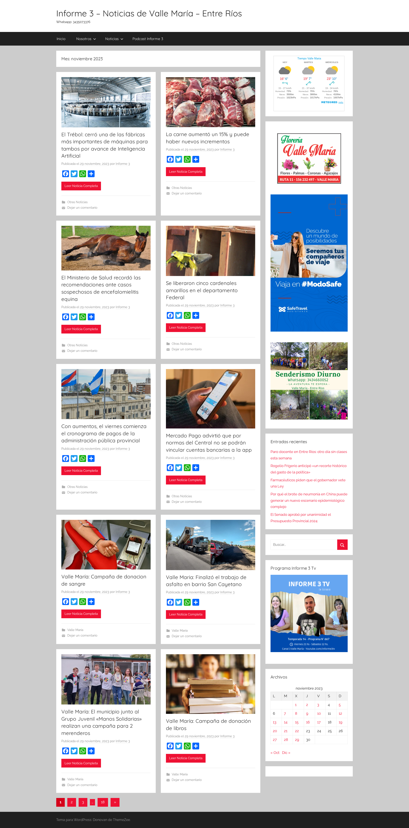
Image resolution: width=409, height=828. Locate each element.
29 (297, 739)
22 (297, 731)
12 (340, 713)
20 (275, 731)
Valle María (75, 630)
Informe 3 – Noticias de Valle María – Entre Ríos (149, 13)
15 (296, 722)
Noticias (112, 38)
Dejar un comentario (82, 208)
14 (285, 722)
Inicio (61, 38)
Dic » (286, 752)
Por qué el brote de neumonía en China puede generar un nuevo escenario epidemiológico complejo (309, 500)
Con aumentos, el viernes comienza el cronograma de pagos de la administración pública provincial (104, 433)
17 (319, 722)
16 (308, 722)
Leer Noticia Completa (81, 186)
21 (285, 731)
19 (340, 722)
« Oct (275, 752)
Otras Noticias (77, 202)
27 (275, 739)
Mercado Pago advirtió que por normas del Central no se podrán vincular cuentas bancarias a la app (209, 442)
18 (103, 802)
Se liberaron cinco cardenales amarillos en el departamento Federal (202, 290)
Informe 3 (123, 164)
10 (319, 713)
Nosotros (83, 38)
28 (286, 739)
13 (274, 722)
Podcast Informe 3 (147, 38)
